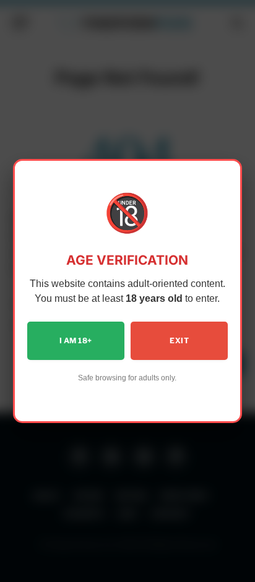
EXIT (179, 340)
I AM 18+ (75, 340)
